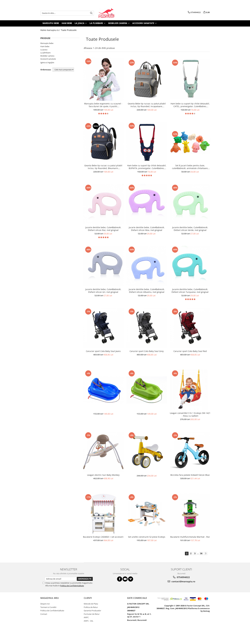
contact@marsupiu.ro (183, 581)
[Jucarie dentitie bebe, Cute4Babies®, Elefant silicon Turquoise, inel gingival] (190, 266)
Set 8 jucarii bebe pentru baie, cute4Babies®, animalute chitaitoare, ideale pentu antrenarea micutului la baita (190, 167)
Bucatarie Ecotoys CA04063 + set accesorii (103, 536)
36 (201, 553)
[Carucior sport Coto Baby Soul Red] (190, 328)
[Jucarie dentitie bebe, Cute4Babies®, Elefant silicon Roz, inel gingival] (103, 204)
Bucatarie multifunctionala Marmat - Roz (190, 536)
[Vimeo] (130, 579)
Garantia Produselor (92, 610)
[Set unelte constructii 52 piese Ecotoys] (146, 513)
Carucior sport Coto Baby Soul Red (190, 351)
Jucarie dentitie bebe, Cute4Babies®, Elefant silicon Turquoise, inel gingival (190, 290)
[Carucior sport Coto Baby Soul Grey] (146, 328)
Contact (43, 614)
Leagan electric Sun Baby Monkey (103, 475)
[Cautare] (91, 13)
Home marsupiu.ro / (50, 30)
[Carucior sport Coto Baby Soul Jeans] (103, 328)
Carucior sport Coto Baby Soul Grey (147, 351)
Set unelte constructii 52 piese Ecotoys (146, 536)
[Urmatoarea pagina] (205, 553)
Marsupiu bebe (46, 43)
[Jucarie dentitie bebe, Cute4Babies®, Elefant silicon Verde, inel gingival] (190, 204)
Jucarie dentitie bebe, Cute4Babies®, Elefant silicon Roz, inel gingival (103, 228)
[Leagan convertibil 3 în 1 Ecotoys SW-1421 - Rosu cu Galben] (190, 390)
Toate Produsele (69, 30)
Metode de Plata (91, 603)
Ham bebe (44, 46)
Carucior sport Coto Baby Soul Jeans (103, 351)
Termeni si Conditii (48, 607)
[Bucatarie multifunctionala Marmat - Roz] (190, 513)
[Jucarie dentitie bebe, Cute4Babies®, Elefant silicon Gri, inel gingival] (103, 266)
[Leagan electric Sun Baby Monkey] (103, 452)
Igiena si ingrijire (47, 62)
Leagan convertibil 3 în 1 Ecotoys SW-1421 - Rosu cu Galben (190, 414)
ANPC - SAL (88, 621)
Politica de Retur (91, 607)
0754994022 (183, 577)
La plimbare (45, 52)
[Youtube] (125, 579)
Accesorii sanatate (48, 59)
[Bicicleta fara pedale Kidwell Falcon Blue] (190, 452)
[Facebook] (119, 579)
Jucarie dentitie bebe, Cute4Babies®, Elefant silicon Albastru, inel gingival (147, 290)
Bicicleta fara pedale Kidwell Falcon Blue (190, 475)
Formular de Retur (92, 614)
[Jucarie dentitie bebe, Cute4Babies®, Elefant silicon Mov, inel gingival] (146, 204)
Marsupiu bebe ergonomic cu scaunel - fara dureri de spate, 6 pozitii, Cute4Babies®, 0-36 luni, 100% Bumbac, (103, 105)
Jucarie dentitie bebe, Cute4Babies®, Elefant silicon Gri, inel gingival (103, 290)
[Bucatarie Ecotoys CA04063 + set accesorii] (103, 513)
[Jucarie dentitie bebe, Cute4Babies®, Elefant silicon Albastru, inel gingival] (146, 266)
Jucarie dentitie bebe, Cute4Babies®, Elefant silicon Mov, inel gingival (147, 228)
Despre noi (45, 603)
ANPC (86, 617)
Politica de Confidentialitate (72, 585)
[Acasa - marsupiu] (112, 13)
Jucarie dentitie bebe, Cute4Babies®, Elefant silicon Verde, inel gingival (190, 228)
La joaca (43, 49)
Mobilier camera (47, 56)
